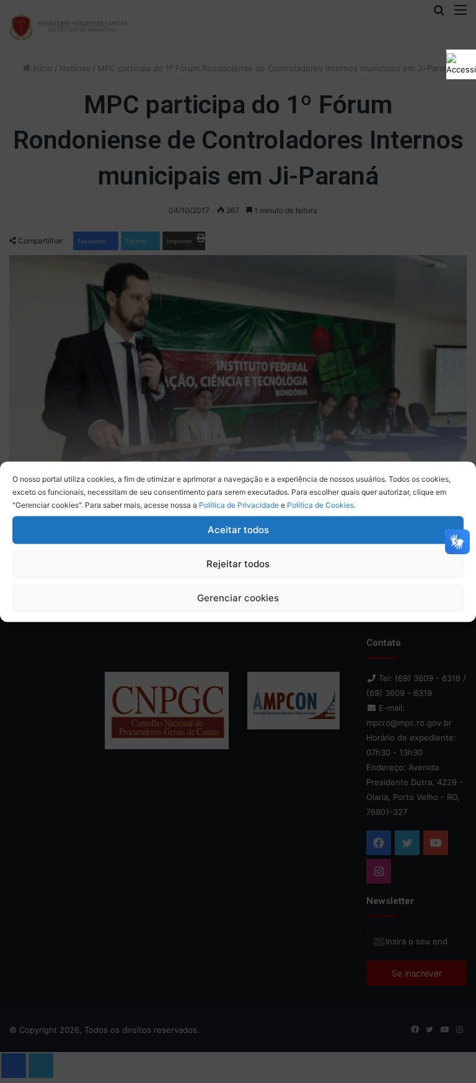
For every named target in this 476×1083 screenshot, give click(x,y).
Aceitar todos (238, 530)
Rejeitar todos (238, 564)
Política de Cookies (320, 504)
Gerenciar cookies (238, 598)
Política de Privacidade (239, 504)
